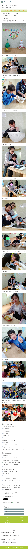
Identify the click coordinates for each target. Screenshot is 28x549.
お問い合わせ (7, 522)
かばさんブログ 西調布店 (11, 5)
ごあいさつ (21, 517)
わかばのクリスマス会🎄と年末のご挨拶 (11, 502)
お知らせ (7, 520)
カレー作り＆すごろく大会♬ (19, 503)
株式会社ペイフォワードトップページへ (14, 526)
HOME (3, 5)
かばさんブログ (20, 520)
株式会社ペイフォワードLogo (7, 2)
